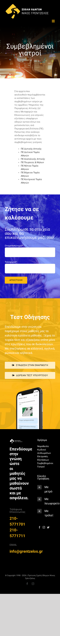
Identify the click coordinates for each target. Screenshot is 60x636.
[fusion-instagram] (44, 527)
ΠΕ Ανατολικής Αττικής (33, 159)
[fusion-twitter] (48, 527)
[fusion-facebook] (39, 527)
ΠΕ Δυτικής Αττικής (31, 148)
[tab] (44, 489)
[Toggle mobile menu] (53, 21)
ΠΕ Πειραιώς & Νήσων (32, 162)
